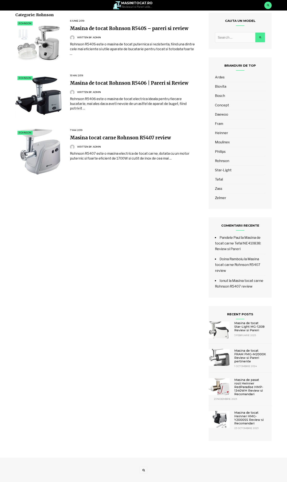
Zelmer (220, 198)
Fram (219, 124)
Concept (222, 105)
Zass (218, 189)
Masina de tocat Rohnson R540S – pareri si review (129, 28)
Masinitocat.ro (137, 3)
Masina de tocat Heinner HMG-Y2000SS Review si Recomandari (249, 418)
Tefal (219, 179)
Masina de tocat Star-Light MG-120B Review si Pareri (249, 326)
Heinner (221, 133)
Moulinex (222, 142)
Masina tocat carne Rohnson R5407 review (120, 138)
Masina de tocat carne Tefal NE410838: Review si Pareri (238, 243)
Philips (220, 152)
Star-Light (223, 170)
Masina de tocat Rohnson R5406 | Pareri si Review (129, 83)
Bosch (220, 96)
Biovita (220, 86)
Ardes (220, 77)
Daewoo (221, 114)
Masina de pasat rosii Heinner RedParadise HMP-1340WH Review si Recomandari (248, 387)
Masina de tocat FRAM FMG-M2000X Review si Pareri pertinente (250, 356)
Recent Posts (240, 314)
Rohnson (25, 23)
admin (97, 37)
